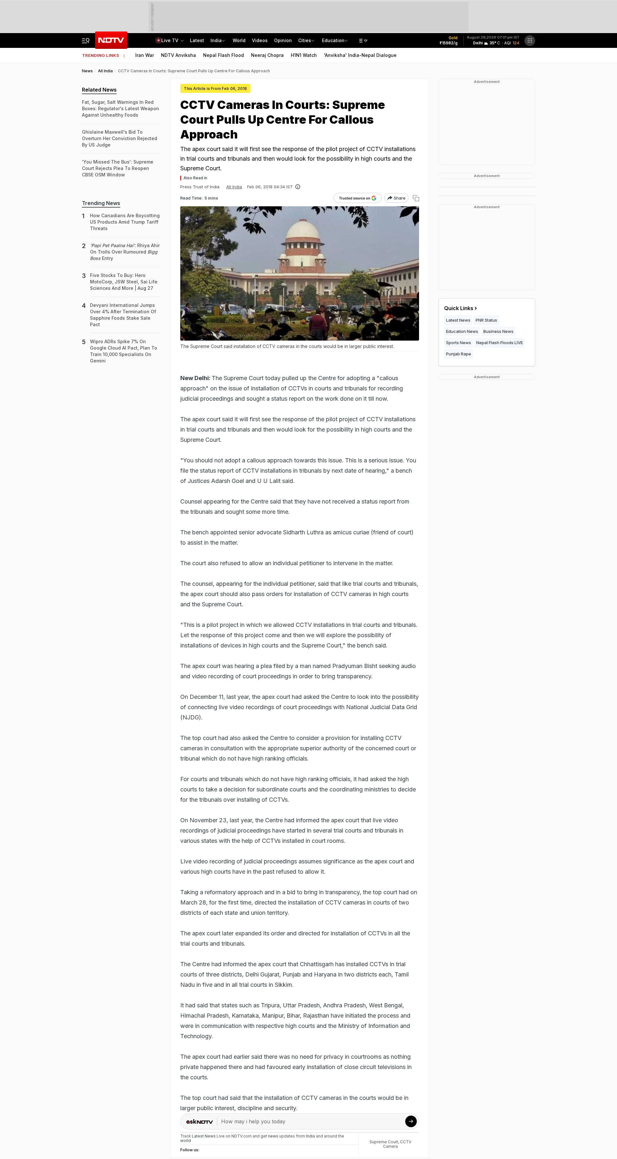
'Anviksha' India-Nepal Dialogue (360, 55)
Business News (498, 331)
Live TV (170, 40)
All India (234, 186)
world (185, 1140)
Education (333, 40)
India (216, 40)
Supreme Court (384, 1141)
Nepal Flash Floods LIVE (499, 342)
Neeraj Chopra (267, 55)
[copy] (416, 198)
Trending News (101, 203)
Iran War (144, 55)
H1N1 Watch (304, 55)
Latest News (458, 320)
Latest (197, 40)
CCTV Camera (397, 1144)
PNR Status (486, 320)
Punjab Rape (458, 353)
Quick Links (458, 308)
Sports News (458, 342)
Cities (304, 40)
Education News (462, 331)
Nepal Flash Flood (223, 55)
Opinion (283, 40)
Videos (260, 40)
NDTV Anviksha (178, 55)
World (239, 40)
